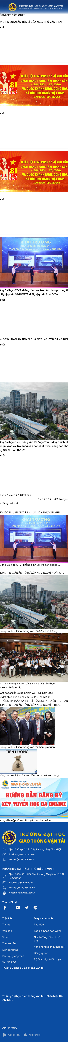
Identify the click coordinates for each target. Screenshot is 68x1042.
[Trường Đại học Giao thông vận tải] (36, 7)
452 (56, 499)
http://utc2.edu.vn (26, 892)
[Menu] (4, 7)
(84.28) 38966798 (26, 887)
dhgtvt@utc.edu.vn (24, 854)
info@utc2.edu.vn (24, 882)
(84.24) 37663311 (25, 859)
